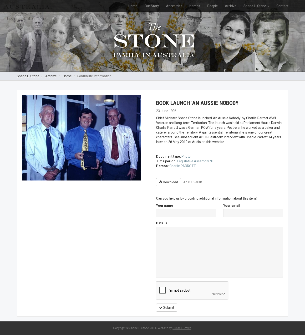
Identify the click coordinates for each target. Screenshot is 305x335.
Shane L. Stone (255, 6)
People (212, 6)
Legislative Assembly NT (195, 161)
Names (194, 6)
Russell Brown (182, 328)
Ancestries (174, 6)
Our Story (152, 6)
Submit (168, 307)
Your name (164, 205)
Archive (230, 6)
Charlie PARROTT (182, 166)
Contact (282, 6)
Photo (186, 156)
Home (132, 6)
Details (161, 223)
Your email (231, 205)
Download (170, 182)
